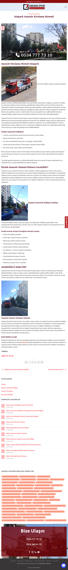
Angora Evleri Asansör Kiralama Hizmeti (42, 502)
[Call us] (35, 552)
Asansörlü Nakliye (7, 394)
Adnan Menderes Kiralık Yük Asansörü (47, 493)
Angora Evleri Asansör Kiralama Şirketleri (33, 505)
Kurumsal (49, 561)
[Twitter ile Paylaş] (32, 362)
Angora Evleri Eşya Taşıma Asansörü (34, 511)
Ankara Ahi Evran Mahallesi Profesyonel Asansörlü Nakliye (24, 410)
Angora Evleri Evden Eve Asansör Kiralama (47, 508)
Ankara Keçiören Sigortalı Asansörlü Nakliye (20, 439)
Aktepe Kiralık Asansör (54, 499)
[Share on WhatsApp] (26, 362)
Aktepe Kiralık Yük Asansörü (9, 502)
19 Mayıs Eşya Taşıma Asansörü (28, 479)
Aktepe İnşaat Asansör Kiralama (24, 502)
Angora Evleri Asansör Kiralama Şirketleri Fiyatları (55, 505)
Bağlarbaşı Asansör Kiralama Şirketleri (16, 369)
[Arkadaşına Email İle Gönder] (35, 362)
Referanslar (29, 561)
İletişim (55, 561)
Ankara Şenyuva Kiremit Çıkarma (16, 433)
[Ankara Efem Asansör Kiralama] (34, 7)
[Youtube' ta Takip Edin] (38, 552)
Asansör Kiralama (34, 14)
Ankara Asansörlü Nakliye (9, 388)
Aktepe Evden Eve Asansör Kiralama (24, 499)
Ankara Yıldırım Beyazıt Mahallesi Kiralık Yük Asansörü (23, 444)
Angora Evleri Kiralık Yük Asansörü (43, 514)
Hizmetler (20, 561)
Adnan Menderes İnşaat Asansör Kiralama (11, 496)
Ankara (3, 384)
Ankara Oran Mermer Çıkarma (15, 422)
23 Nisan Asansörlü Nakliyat (8, 485)
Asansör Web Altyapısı (34, 567)
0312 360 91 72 (34, 544)
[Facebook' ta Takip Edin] (30, 552)
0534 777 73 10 (34, 539)
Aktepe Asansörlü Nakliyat (8, 499)
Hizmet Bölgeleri (39, 561)
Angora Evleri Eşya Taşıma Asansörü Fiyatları (54, 511)
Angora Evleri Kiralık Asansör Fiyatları (25, 514)
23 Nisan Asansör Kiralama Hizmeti (27, 482)
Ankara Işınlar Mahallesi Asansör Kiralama (19, 405)
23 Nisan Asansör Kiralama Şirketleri (44, 482)
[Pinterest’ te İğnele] (38, 362)
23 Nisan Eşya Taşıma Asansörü (42, 485)
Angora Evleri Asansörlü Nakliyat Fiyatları (27, 508)
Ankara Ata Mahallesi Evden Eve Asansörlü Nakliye (22, 416)
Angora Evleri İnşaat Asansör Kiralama (35, 520)
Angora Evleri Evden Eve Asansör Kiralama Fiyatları (13, 511)
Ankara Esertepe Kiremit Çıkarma (16, 456)
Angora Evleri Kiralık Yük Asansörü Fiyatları (12, 517)
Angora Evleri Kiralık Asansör (9, 514)
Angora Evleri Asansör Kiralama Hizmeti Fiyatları (12, 505)
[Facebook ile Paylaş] (29, 362)
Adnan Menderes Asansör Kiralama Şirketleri (12, 490)
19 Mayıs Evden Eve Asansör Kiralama (11, 479)
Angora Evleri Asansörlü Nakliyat (9, 508)
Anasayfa (13, 561)
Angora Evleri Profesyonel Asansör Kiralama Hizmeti (34, 517)
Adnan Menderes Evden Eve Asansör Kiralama (51, 490)
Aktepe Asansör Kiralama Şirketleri (47, 496)
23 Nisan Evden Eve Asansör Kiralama (25, 485)
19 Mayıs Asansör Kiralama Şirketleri (27, 476)
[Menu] (66, 7)
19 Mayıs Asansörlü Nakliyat (43, 476)
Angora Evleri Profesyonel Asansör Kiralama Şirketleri (14, 520)
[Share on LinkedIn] (42, 362)
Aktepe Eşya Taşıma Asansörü (41, 499)
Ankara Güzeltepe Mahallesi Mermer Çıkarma (20, 450)
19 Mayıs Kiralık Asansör (56, 369)
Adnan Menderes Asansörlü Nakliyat (31, 490)
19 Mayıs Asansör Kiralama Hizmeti (10, 476)
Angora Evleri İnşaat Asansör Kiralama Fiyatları (55, 520)
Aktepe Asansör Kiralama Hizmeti (30, 496)
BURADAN (24, 342)
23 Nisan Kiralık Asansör (57, 485)
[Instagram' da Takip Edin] (32, 552)
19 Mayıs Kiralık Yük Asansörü (57, 479)
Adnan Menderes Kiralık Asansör (29, 493)
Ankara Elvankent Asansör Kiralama (17, 427)
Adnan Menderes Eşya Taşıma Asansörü (11, 493)
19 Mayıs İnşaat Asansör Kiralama (10, 482)
